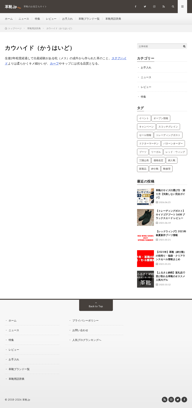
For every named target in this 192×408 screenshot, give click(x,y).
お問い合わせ (80, 330)
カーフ (54, 63)
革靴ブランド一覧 (89, 18)
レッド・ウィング (175, 151)
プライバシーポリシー (85, 320)
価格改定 (158, 160)
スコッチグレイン (168, 126)
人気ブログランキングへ (86, 339)
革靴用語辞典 (113, 18)
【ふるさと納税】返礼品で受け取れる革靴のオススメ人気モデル (170, 276)
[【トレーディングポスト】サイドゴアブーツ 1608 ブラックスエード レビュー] (145, 217)
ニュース (24, 18)
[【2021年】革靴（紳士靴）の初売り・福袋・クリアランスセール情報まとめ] (145, 258)
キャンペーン (146, 126)
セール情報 (145, 135)
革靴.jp (26, 399)
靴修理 (166, 168)
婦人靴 (171, 160)
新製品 (142, 168)
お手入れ (67, 18)
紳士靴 (154, 168)
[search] (184, 46)
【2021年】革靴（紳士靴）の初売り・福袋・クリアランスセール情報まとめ (171, 255)
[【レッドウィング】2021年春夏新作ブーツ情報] (145, 238)
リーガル (156, 151)
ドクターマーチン (149, 143)
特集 (37, 18)
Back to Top (96, 306)
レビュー (51, 18)
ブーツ (142, 151)
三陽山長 (144, 160)
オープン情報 (161, 118)
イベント (144, 118)
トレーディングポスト (168, 135)
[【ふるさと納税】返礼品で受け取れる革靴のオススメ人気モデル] (145, 279)
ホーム (9, 18)
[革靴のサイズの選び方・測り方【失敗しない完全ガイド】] (145, 196)
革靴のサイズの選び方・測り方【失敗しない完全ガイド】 (170, 194)
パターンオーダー (173, 143)
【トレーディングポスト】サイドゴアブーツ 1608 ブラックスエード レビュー (170, 214)
